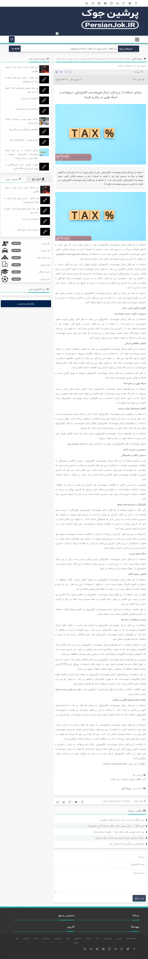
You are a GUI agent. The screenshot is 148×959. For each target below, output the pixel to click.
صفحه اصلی (131, 938)
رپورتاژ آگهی (137, 59)
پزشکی (88, 938)
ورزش (76, 943)
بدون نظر (74, 79)
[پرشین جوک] (110, 28)
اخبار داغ (37, 179)
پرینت (137, 72)
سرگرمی (26, 938)
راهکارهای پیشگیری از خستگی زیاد (126, 844)
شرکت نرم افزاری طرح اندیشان (68, 689)
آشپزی (119, 938)
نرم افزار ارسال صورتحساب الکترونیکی (72, 254)
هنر (16, 938)
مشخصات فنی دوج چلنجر (27, 109)
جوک (67, 938)
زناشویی (58, 938)
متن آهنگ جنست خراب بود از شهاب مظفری (122, 820)
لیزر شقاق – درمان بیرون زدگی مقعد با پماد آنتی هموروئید (93, 49)
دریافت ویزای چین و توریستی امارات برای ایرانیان (119, 838)
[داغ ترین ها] (12, 40)
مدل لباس (46, 938)
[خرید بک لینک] (51, 34)
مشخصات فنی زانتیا (29, 98)
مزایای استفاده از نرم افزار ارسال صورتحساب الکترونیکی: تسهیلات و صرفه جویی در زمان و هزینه (21, 154)
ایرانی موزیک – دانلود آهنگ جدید (23, 140)
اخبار (97, 938)
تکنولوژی (77, 938)
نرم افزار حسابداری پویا (76, 444)
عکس (35, 938)
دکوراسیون (108, 938)
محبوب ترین (12, 179)
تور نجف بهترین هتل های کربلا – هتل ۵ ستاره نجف (118, 832)
